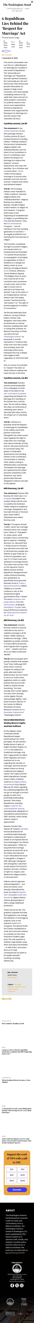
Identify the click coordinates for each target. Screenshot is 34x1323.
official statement (11, 131)
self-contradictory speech (15, 393)
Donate (17, 1189)
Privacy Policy (13, 1281)
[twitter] (13, 44)
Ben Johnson (7, 55)
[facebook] (5, 44)
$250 (22, 1175)
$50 (22, 1169)
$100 (12, 1175)
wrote (6, 271)
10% (9, 559)
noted (20, 171)
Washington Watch (12, 337)
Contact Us (21, 1281)
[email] (21, 44)
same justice (9, 604)
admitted (24, 829)
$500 (11, 1181)
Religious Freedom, (15, 987)
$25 (11, 1169)
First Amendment (14, 223)
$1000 (22, 1181)
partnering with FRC (16, 1253)
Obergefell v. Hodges (12, 607)
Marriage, (17, 984)
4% (26, 554)
